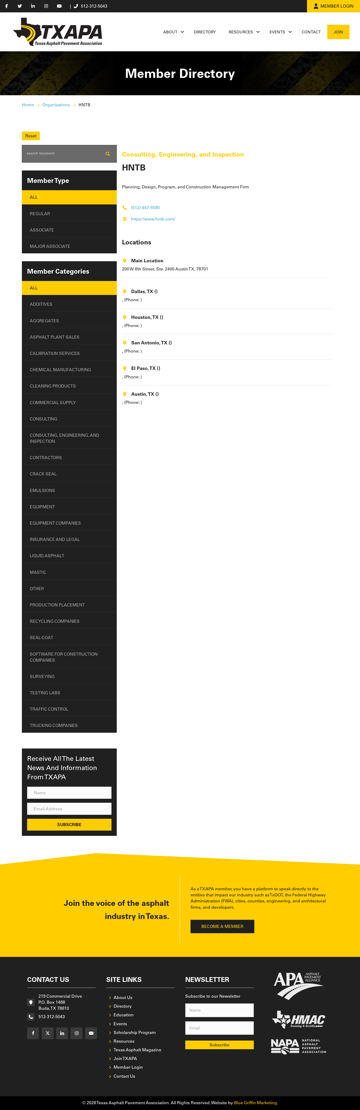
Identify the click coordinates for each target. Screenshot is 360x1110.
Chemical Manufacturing (60, 369)
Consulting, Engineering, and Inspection (64, 438)
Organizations (56, 104)
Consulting (43, 418)
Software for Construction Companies (64, 657)
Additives (41, 304)
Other (37, 588)
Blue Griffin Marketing (255, 1102)
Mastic (38, 572)
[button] (182, 32)
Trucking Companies (54, 725)
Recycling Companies (55, 621)
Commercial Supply (53, 402)
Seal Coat (41, 637)
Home (28, 104)
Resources (241, 31)
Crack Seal (43, 473)
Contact (311, 31)
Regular (40, 213)
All (34, 197)
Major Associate (50, 246)
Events (277, 31)
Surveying (42, 676)
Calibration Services (55, 353)
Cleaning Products (53, 386)
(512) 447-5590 (145, 207)
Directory (205, 31)
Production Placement (57, 604)
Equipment (42, 506)
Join (338, 31)
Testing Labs (45, 692)
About (170, 31)
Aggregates (44, 320)
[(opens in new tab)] (299, 985)
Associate (42, 230)
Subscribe (220, 1044)
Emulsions (42, 490)
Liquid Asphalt (47, 555)
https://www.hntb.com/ (153, 219)
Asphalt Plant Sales (55, 337)
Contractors (46, 457)
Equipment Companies (55, 523)
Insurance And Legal (55, 539)
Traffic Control (49, 709)
